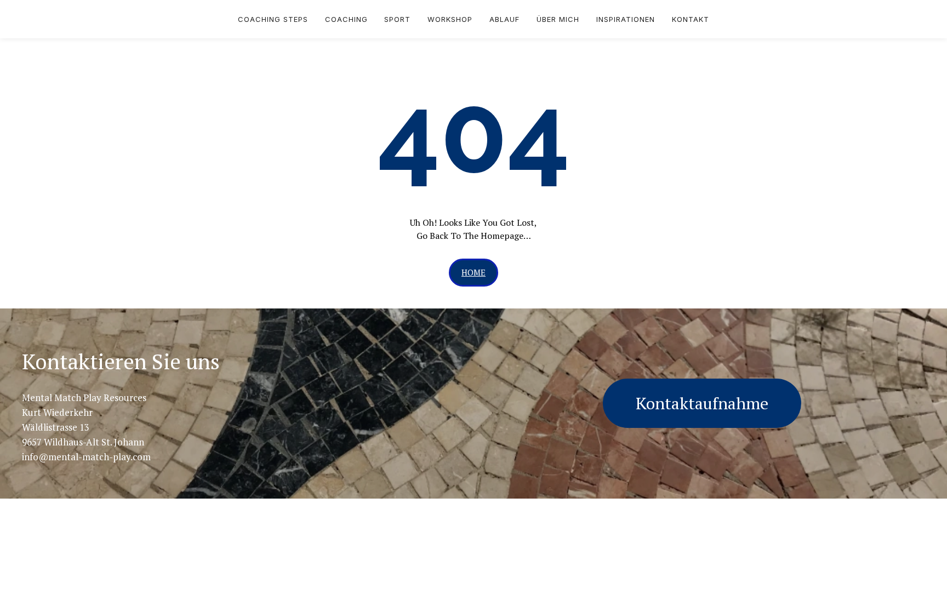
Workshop (449, 19)
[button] (473, 273)
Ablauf (504, 19)
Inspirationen (625, 19)
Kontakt (690, 19)
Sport (397, 19)
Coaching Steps (273, 19)
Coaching (346, 19)
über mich (558, 19)
